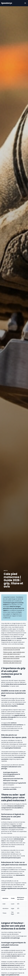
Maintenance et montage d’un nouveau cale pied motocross (12, 662)
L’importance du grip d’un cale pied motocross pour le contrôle (14, 649)
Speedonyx (6, 3)
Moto (6, 570)
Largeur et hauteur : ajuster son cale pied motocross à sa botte (14, 657)
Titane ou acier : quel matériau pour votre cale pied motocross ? (14, 653)
